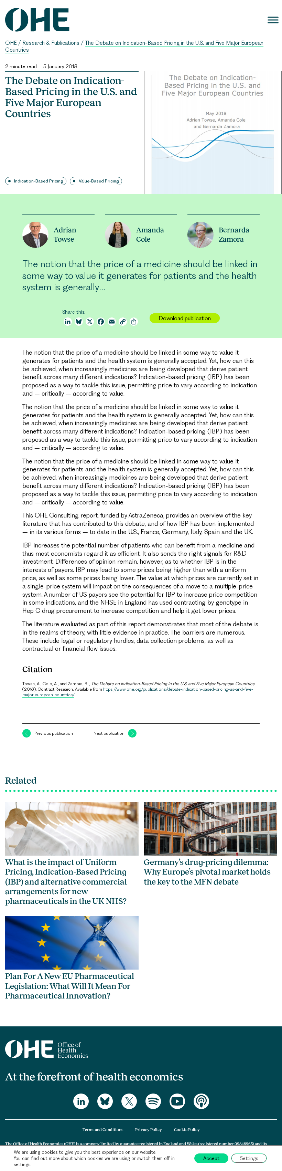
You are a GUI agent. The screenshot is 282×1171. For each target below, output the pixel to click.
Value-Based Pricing (99, 181)
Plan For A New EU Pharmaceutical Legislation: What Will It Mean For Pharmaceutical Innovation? (69, 986)
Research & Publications (50, 43)
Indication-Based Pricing (38, 181)
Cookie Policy (187, 1129)
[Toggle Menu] (273, 20)
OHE (11, 43)
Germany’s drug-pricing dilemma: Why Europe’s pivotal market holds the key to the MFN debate (207, 872)
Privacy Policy (148, 1129)
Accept (211, 1158)
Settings (249, 1158)
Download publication (185, 318)
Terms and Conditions (103, 1129)
